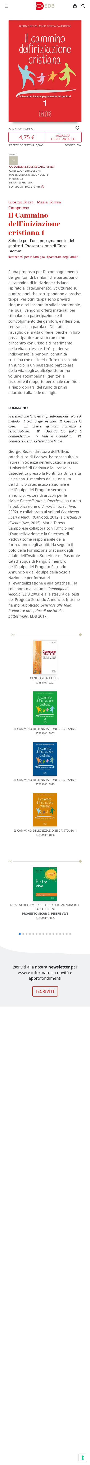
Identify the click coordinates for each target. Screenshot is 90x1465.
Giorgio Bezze (21, 202)
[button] (26, 186)
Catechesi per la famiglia (27, 257)
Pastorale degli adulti (63, 257)
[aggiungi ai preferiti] (77, 128)
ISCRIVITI (45, 991)
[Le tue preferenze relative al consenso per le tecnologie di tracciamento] (83, 1458)
